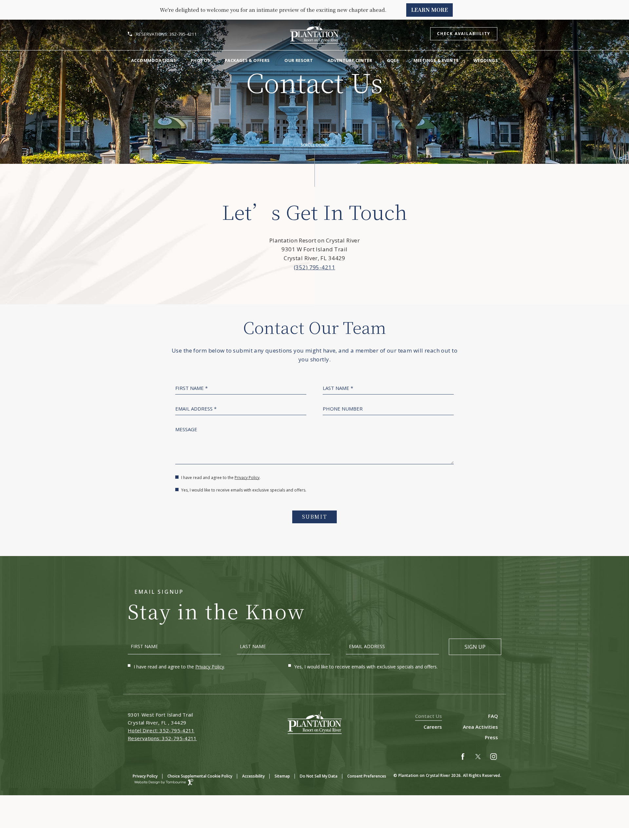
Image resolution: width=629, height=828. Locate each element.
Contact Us (428, 716)
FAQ (493, 716)
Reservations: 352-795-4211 (166, 34)
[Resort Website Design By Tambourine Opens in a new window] (160, 782)
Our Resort (298, 60)
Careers (433, 726)
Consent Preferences (366, 776)
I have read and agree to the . (220, 477)
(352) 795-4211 (314, 267)
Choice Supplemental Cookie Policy (199, 776)
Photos (200, 60)
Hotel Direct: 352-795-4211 (161, 730)
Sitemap (282, 776)
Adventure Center (350, 60)
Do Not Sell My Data (318, 776)
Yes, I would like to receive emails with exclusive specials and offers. (243, 490)
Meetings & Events (436, 60)
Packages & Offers (247, 60)
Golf (393, 60)
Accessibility (253, 776)
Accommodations (153, 60)
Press (491, 737)
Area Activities (480, 726)
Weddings (485, 60)
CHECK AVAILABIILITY (463, 33)
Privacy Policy (247, 477)
